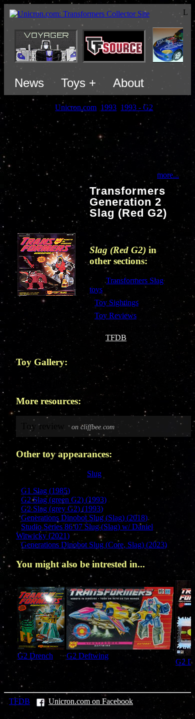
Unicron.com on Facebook (90, 701)
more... (168, 175)
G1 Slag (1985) (45, 490)
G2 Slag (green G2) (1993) (63, 499)
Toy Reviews (115, 315)
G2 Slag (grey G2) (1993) (62, 508)
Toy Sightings (116, 302)
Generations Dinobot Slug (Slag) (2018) (84, 517)
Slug (94, 473)
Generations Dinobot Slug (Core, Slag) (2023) (94, 544)
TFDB (116, 337)
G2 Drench (35, 655)
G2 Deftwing (87, 655)
